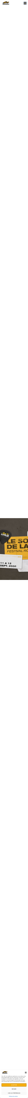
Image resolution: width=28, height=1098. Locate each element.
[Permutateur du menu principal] (25, 3)
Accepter (14, 1085)
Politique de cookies (13, 1096)
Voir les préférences (14, 1093)
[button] (26, 1072)
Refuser (14, 1089)
